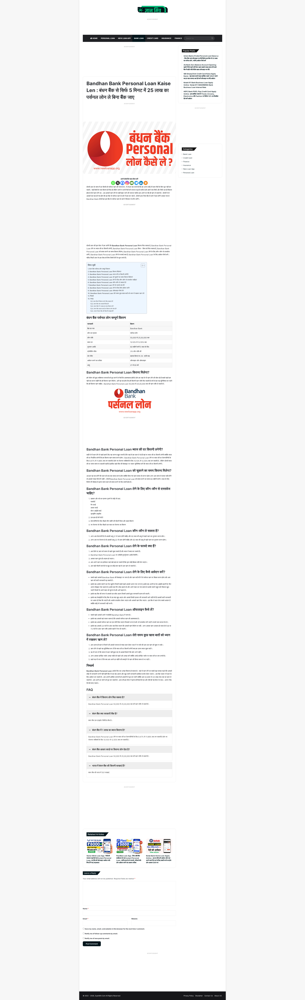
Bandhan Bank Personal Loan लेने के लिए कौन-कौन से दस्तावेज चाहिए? (113, 280)
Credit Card (152, 38)
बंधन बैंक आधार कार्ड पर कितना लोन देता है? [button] (111, 749)
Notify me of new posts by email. (97, 938)
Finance (178, 38)
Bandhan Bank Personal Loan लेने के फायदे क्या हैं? (107, 285)
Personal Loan (108, 38)
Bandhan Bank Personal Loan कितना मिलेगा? (105, 271)
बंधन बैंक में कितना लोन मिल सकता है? (103, 301)
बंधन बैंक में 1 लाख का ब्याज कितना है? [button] (108, 730)
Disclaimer (199, 996)
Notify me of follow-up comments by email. (101, 934)
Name (86, 909)
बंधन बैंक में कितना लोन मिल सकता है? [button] (108, 697)
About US (218, 996)
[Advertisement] (152, 26)
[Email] (132, 183)
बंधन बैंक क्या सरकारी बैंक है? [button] (104, 713)
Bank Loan (139, 38)
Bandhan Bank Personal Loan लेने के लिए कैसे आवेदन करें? (110, 288)
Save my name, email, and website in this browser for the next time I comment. (115, 929)
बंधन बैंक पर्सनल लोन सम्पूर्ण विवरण (99, 269)
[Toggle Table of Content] (141, 265)
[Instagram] (127, 183)
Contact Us (208, 996)
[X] (118, 183)
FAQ (91, 299)
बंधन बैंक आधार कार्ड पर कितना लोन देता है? (105, 308)
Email (85, 919)
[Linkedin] (141, 183)
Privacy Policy (189, 996)
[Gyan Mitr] (152, 9)
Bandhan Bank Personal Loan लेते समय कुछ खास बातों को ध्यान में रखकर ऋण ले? (117, 293)
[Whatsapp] (113, 183)
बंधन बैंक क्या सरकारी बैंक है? (101, 304)
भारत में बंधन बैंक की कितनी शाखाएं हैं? (103, 311)
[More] (146, 183)
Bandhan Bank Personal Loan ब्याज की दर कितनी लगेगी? (109, 274)
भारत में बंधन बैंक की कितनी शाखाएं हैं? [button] (108, 765)
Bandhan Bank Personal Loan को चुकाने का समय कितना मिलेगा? (111, 277)
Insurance (166, 38)
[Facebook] (122, 183)
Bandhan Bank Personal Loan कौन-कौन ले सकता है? (108, 282)
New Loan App (124, 38)
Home (95, 38)
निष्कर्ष (92, 296)
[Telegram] (136, 183)
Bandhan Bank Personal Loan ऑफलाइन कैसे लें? (107, 291)
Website (134, 919)
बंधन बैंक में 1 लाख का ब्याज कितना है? (103, 306)
